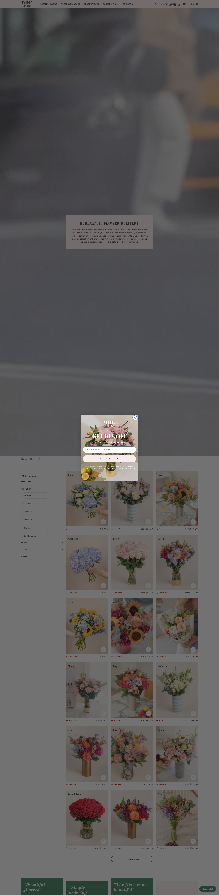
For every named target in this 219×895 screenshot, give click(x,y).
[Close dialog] (135, 418)
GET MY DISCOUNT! (109, 458)
